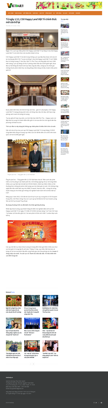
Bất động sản (27, 13)
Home (11, 13)
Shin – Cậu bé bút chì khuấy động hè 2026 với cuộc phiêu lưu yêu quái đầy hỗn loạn (49, 334)
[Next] (33, 364)
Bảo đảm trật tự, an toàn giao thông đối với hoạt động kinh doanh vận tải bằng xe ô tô (65, 45)
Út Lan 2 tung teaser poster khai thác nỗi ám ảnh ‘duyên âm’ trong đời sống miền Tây (31, 311)
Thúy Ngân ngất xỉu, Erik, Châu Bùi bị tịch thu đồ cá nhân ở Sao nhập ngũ (13, 355)
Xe (54, 13)
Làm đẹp (78, 13)
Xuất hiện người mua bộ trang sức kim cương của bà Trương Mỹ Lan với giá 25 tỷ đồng (65, 124)
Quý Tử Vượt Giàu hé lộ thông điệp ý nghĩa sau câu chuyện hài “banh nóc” (14, 333)
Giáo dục (35, 13)
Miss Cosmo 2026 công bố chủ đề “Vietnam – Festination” (31, 333)
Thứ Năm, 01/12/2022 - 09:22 (13, 25)
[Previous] (30, 364)
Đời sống (58, 13)
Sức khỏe (71, 13)
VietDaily (12, 402)
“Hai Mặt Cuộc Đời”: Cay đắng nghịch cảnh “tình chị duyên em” (50, 355)
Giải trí (42, 13)
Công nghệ (48, 13)
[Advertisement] (32, 273)
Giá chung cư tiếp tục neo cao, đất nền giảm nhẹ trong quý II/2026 (65, 111)
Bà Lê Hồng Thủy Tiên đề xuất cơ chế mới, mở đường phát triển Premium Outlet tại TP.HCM (65, 151)
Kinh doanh (18, 13)
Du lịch (65, 13)
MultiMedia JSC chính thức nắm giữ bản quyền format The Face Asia (50, 310)
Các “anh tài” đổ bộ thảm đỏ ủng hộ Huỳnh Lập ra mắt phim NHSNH (31, 355)
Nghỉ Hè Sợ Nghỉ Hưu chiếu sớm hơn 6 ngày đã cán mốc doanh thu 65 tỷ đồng (13, 310)
